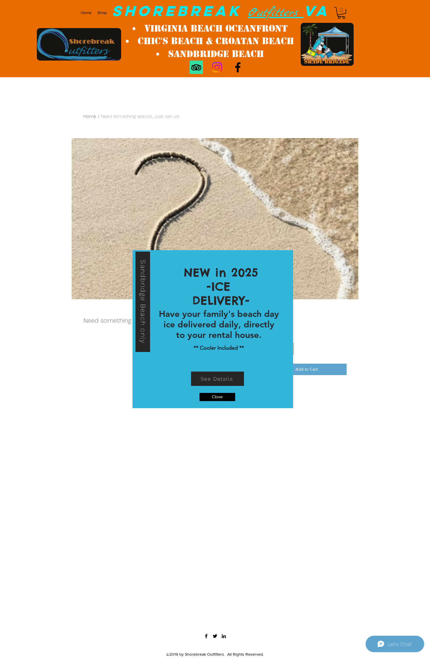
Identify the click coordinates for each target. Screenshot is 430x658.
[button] (217, 397)
